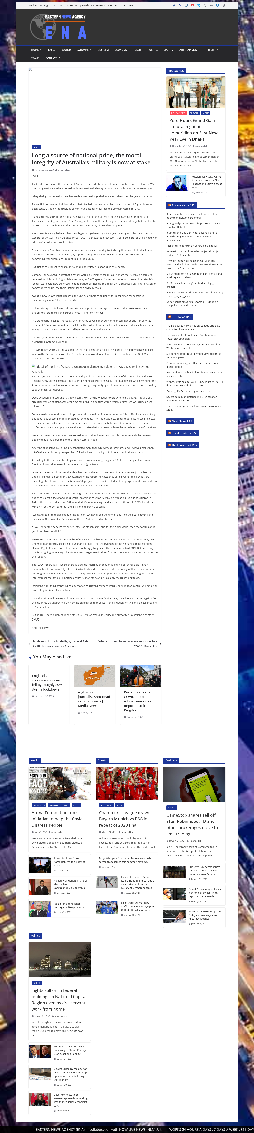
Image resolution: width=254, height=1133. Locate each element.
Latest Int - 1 (39, 805)
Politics (153, 49)
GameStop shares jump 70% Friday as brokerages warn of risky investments (205, 915)
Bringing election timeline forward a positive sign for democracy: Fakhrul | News (105, 6)
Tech (211, 49)
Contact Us (53, 58)
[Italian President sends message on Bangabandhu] (40, 908)
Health (137, 49)
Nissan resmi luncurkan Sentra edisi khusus (192, 245)
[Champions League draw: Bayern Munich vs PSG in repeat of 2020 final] (127, 783)
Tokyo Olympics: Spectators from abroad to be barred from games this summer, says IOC (125, 860)
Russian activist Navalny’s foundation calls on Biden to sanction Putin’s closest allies (207, 182)
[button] (41, 49)
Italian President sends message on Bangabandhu (69, 905)
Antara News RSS (183, 205)
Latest (52, 49)
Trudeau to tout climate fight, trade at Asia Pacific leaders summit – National (60, 643)
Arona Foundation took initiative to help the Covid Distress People (57, 819)
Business (103, 49)
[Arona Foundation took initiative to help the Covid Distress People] (60, 783)
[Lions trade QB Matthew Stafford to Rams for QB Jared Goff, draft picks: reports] (107, 909)
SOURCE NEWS (40, 628)
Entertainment (188, 49)
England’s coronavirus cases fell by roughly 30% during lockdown (47, 682)
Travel (35, 58)
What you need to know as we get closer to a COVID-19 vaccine (127, 643)
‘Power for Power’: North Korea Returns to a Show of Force (69, 862)
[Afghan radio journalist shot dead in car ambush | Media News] (94, 667)
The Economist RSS (184, 445)
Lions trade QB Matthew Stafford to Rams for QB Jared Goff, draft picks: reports (138, 906)
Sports (168, 49)
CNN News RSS (182, 421)
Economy (121, 49)
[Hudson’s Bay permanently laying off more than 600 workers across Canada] (174, 873)
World (66, 49)
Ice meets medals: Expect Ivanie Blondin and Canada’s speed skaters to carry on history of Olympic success (137, 882)
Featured (194, 113)
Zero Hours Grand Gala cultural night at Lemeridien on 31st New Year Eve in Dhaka (194, 129)
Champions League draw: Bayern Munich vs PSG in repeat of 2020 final (124, 819)
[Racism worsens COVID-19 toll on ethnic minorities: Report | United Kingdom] (140, 667)
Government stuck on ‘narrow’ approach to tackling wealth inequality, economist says (71, 1100)
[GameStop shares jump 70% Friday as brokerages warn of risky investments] (174, 918)
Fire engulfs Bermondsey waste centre (188, 391)
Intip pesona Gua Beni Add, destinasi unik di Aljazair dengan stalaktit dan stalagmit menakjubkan (192, 236)
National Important (59, 805)
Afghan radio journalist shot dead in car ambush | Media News (94, 699)
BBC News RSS (181, 317)
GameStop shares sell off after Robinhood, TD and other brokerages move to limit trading (192, 824)
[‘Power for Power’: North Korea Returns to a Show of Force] (40, 864)
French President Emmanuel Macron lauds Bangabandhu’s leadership (70, 884)
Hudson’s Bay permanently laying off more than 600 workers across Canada (204, 870)
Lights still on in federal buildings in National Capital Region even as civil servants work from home (59, 999)
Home (35, 49)
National (82, 49)
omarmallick (64, 169)
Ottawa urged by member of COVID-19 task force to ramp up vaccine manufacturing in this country (70, 1074)
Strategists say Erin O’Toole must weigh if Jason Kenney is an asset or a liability (70, 1050)
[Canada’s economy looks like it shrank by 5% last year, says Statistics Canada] (174, 895)
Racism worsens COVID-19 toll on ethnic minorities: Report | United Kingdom (138, 701)
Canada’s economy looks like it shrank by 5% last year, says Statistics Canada (205, 892)
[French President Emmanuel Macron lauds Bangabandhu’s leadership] (40, 887)
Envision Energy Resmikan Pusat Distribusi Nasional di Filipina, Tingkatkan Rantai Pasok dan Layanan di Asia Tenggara (194, 264)
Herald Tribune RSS (184, 433)
